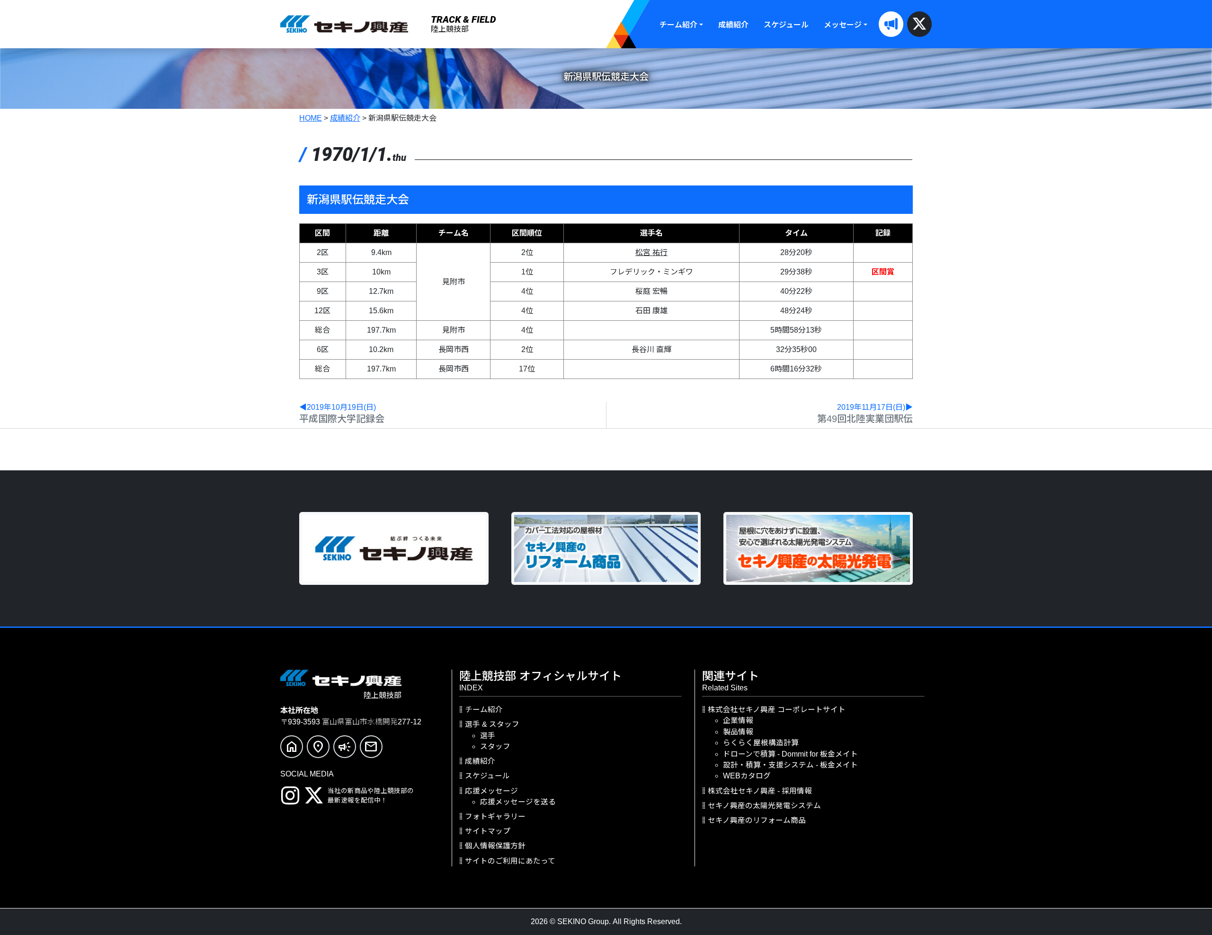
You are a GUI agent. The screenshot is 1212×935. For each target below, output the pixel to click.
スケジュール (786, 25)
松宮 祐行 (651, 252)
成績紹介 (733, 25)
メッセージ (843, 25)
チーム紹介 (678, 25)
